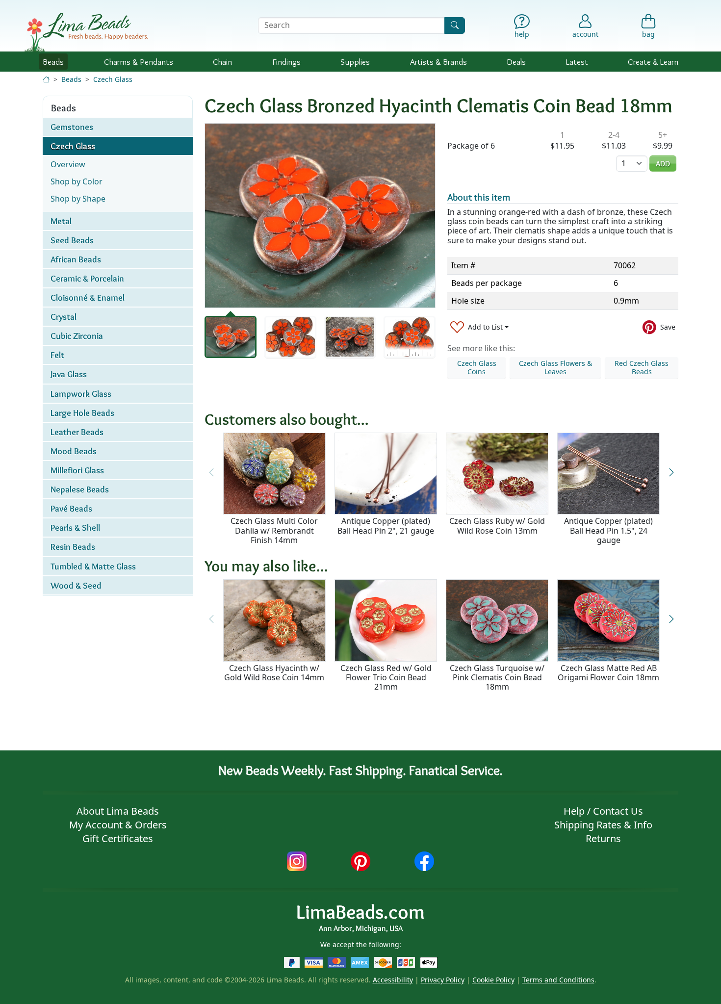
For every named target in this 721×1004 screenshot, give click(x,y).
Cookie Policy (493, 979)
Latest (577, 61)
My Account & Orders (118, 824)
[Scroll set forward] (671, 472)
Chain (222, 61)
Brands (438, 61)
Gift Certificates (117, 838)
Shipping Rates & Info (603, 824)
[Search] (454, 25)
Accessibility (393, 979)
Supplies (355, 61)
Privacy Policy (442, 979)
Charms (138, 61)
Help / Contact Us (603, 811)
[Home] (46, 79)
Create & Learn (653, 61)
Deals (516, 61)
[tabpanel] (320, 216)
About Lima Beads (118, 811)
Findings (286, 61)
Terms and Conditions (558, 979)
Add (663, 163)
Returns (603, 838)
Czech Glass (112, 79)
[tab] (231, 337)
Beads (53, 61)
